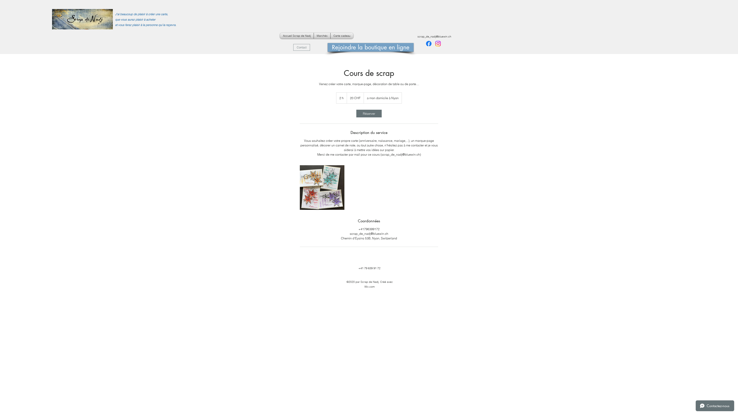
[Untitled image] (322, 187)
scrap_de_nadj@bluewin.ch (434, 36)
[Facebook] (428, 43)
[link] (369, 113)
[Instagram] (438, 43)
